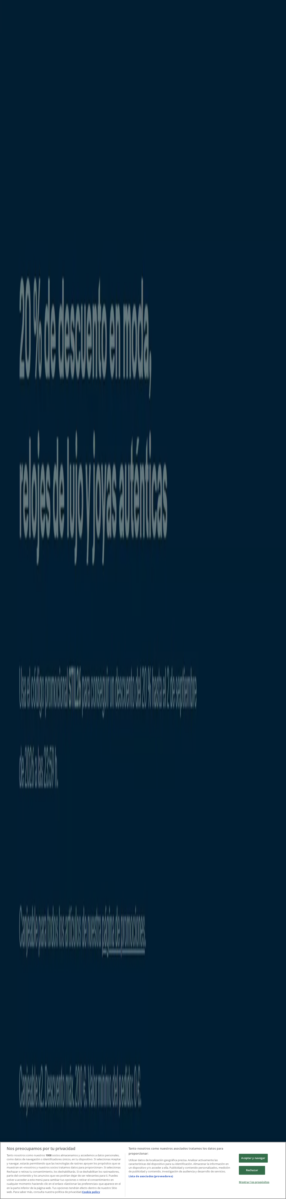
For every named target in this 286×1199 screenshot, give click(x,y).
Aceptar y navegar (253, 1158)
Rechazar (252, 1170)
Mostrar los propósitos (254, 1182)
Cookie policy (91, 1192)
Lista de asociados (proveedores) (151, 1176)
